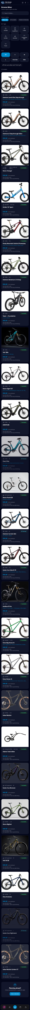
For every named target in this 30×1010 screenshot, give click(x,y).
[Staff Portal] (28, 3)
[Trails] (26, 1007)
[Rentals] (10, 1007)
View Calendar (15, 994)
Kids (24, 59)
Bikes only (5, 20)
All (5, 54)
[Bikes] (15, 1007)
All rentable (13, 20)
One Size (15, 59)
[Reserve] (20, 1007)
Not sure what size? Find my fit (12, 65)
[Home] (4, 1007)
